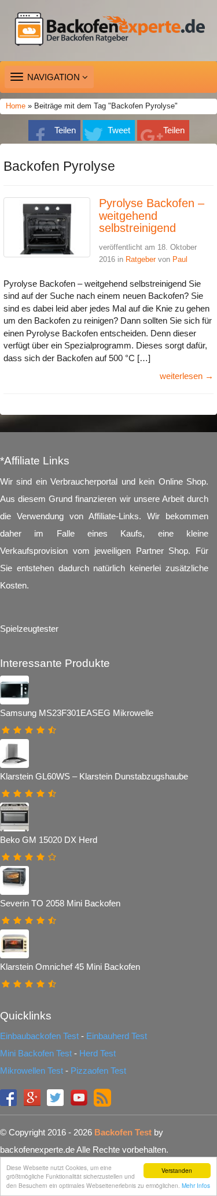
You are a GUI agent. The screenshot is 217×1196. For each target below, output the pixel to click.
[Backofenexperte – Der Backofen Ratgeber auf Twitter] (56, 1096)
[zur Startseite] (108, 30)
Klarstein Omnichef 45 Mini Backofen (70, 967)
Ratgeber (141, 259)
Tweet (119, 130)
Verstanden (176, 1170)
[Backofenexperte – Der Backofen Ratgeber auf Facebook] (9, 1096)
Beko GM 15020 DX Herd (48, 840)
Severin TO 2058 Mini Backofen (60, 903)
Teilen (65, 130)
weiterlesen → (187, 376)
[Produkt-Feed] (102, 1096)
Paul (179, 259)
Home (15, 106)
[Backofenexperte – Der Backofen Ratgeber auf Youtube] (80, 1096)
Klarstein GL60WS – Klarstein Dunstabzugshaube (94, 776)
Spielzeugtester (29, 628)
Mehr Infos (196, 1185)
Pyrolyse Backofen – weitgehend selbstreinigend (151, 215)
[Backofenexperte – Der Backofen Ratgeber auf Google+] (33, 1096)
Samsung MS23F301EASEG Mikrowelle (76, 713)
